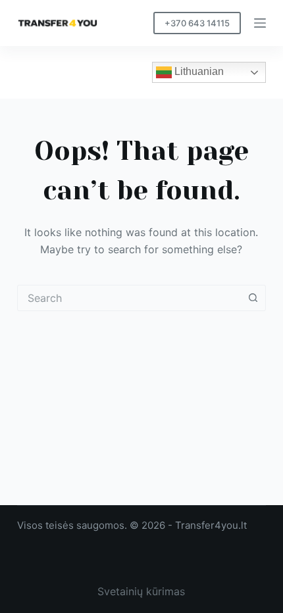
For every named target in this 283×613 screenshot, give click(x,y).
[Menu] (260, 23)
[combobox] (129, 298)
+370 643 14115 (197, 23)
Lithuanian (198, 71)
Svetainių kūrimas (141, 591)
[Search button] (252, 297)
